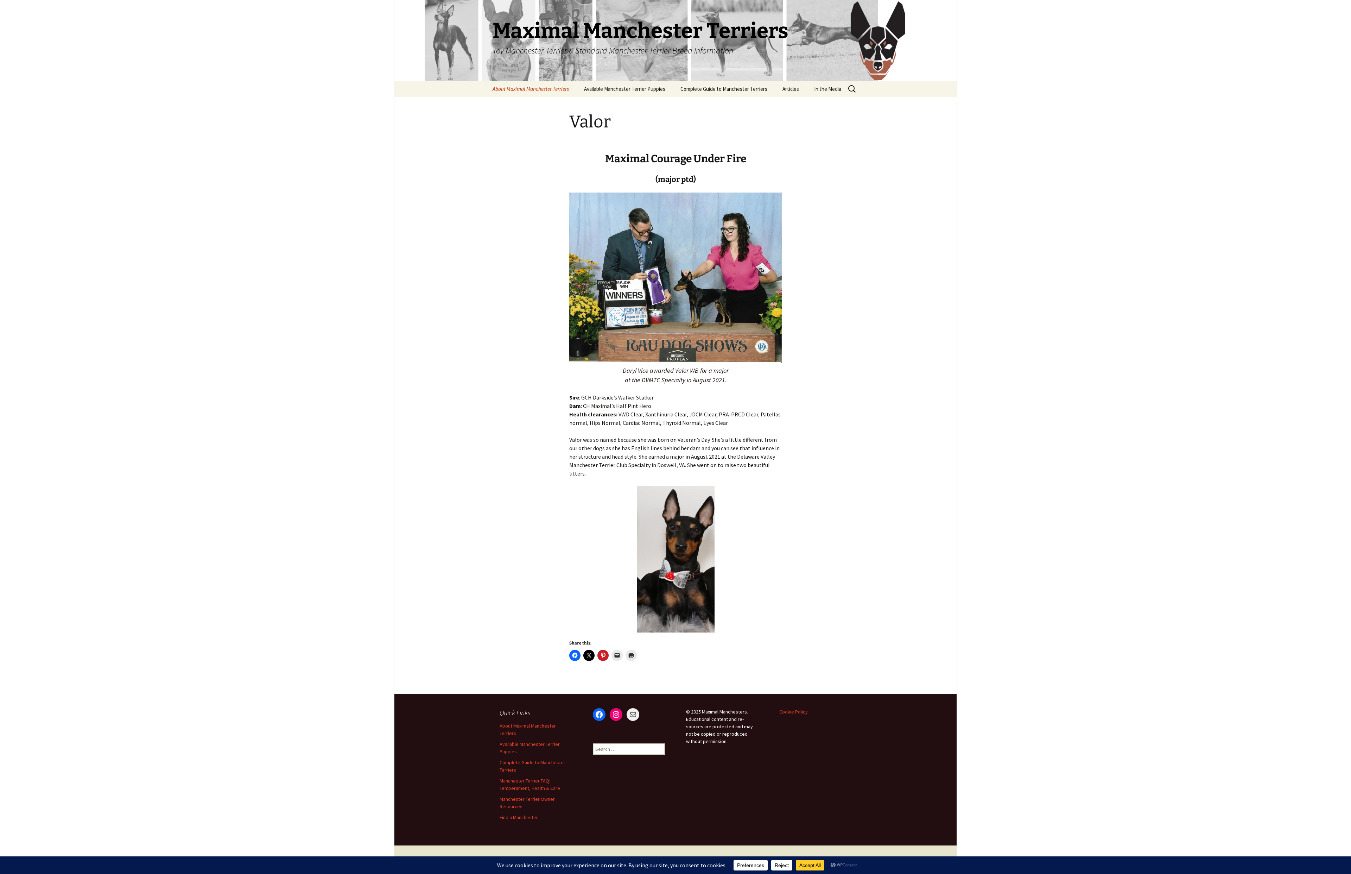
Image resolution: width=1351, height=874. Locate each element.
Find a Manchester (519, 817)
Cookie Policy (793, 712)
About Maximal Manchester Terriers (531, 89)
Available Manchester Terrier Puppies (624, 89)
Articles (790, 89)
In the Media (827, 89)
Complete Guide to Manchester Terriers (723, 89)
